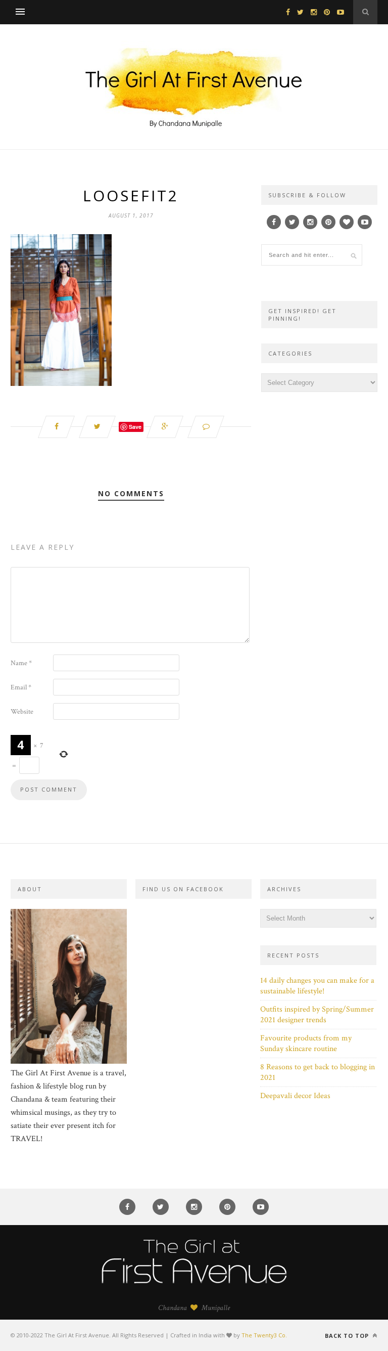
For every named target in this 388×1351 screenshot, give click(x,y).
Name (21, 663)
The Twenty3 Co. (264, 1335)
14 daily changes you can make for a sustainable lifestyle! (317, 985)
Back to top (348, 1335)
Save (135, 426)
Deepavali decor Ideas (295, 1096)
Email (21, 687)
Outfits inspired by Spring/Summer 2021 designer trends (317, 1014)
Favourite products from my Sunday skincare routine (306, 1043)
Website (22, 711)
